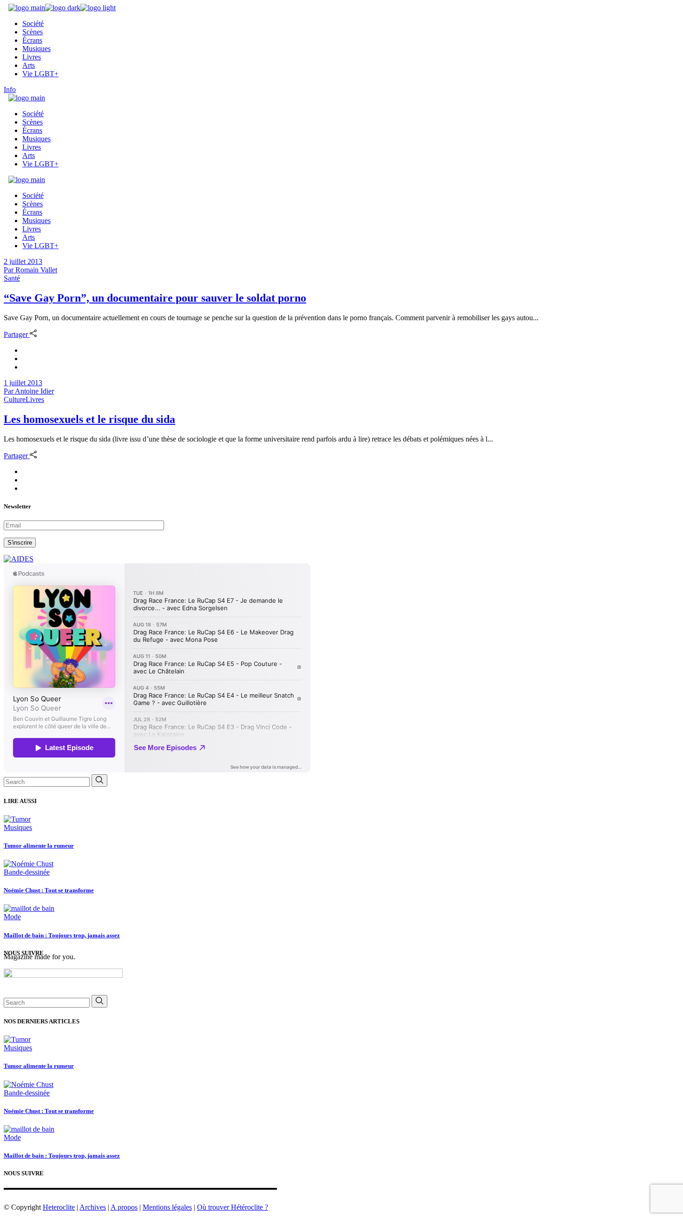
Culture (15, 399)
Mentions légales (167, 1207)
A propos (124, 1207)
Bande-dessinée (27, 872)
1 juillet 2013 (23, 383)
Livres (35, 399)
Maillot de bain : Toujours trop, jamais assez (62, 935)
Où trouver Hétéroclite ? (232, 1207)
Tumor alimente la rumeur (39, 845)
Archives (92, 1207)
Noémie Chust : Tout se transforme (49, 890)
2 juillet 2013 (23, 261)
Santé (12, 278)
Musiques (18, 827)
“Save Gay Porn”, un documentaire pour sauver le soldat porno (155, 298)
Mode (12, 917)
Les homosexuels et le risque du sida (89, 419)
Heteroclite (59, 1207)
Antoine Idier (29, 391)
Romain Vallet (30, 270)
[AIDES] (18, 559)
